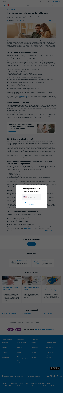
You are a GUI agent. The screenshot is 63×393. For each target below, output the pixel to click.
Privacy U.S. (31, 204)
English (37, 197)
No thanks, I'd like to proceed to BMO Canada (31, 203)
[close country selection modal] (46, 186)
